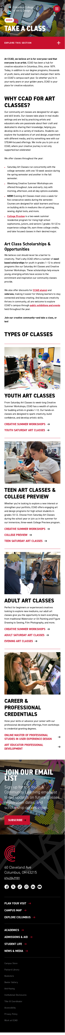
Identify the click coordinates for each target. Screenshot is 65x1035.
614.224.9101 (12, 878)
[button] (56, 8)
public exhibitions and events (45, 305)
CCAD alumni (40, 290)
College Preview (16, 216)
